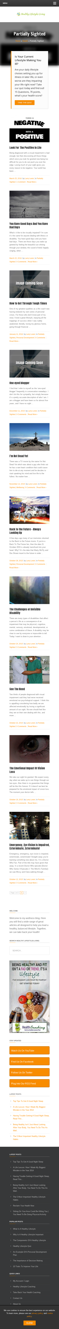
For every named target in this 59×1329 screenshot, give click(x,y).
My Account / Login (21, 1281)
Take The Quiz (25, 102)
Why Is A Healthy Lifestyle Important (28, 1234)
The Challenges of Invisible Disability (24, 611)
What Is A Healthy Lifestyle (24, 1229)
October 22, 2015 (16, 723)
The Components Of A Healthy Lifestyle (29, 1240)
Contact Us (17, 1298)
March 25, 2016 (15, 178)
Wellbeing (20, 487)
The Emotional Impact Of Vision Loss (27, 770)
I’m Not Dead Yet (18, 456)
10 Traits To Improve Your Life (25, 1266)
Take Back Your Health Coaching (26, 1292)
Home (17, 41)
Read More (32, 182)
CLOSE (29, 1323)
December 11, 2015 (17, 411)
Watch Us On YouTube (22, 1050)
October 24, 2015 (16, 644)
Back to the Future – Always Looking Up (25, 531)
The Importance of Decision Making (28, 1261)
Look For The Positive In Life (25, 148)
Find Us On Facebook (22, 1061)
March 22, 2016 (15, 258)
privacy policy (37, 1313)
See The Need (17, 689)
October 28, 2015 (16, 561)
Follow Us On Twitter (21, 1072)
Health (25, 41)
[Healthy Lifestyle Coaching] (29, 1032)
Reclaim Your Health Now (23, 1206)
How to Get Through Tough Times (28, 303)
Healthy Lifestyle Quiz (22, 1246)
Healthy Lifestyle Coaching (24, 1287)
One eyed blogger (19, 383)
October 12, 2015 (16, 879)
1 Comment (20, 182)
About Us (17, 1304)
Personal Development (25, 338)
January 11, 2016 (16, 334)
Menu (5, 3)
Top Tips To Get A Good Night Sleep (28, 1101)
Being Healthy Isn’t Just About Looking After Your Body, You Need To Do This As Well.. (30, 1127)
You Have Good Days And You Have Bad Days (28, 225)
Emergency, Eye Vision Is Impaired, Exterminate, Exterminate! (29, 847)
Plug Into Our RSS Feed (23, 1083)
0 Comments (21, 262)
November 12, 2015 (17, 484)
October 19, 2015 (16, 800)
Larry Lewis (29, 178)
